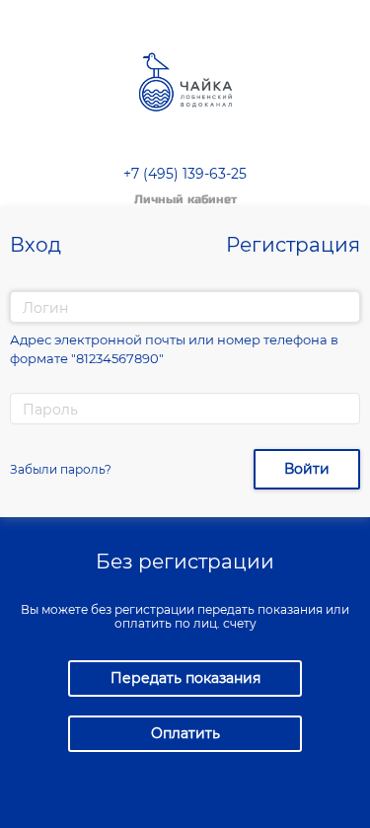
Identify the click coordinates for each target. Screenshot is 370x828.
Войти (307, 469)
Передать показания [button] (185, 678)
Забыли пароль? (60, 469)
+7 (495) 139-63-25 (185, 174)
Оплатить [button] (185, 733)
